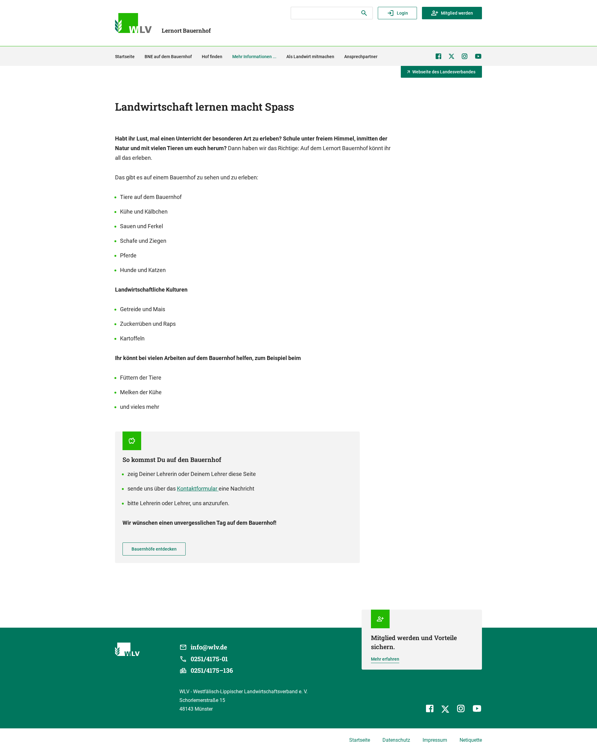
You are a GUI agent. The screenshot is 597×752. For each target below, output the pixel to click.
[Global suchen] (364, 13)
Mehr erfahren (385, 659)
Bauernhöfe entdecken (154, 549)
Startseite (359, 740)
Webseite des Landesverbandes (443, 71)
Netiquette (471, 740)
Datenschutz (396, 740)
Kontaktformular (198, 488)
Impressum (435, 740)
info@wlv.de (209, 647)
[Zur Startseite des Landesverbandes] (133, 23)
